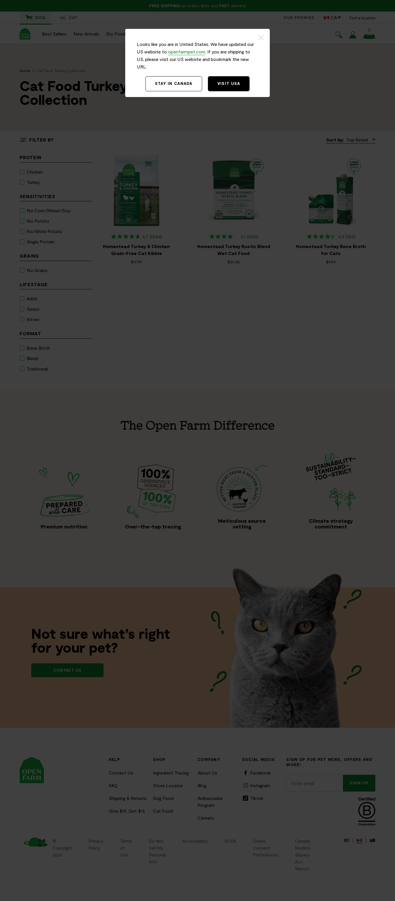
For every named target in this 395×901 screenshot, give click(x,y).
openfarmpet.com (186, 51)
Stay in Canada (174, 83)
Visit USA (228, 83)
